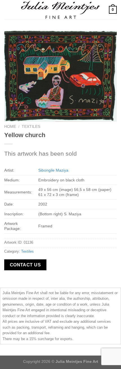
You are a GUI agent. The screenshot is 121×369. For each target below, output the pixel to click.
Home (10, 126)
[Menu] (7, 10)
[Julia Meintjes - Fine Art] (60, 10)
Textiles (31, 126)
